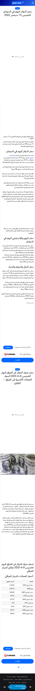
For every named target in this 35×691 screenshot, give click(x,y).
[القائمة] (33, 4)
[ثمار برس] (17, 3)
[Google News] (25, 354)
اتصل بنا (18, 682)
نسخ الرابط (8, 347)
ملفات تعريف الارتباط (8, 679)
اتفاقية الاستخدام (18, 679)
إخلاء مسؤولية (12, 682)
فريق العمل (23, 682)
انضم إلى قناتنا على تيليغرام (20, 687)
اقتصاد (17, 8)
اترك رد (17, 360)
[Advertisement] (17, 36)
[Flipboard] (10, 354)
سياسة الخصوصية (27, 679)
